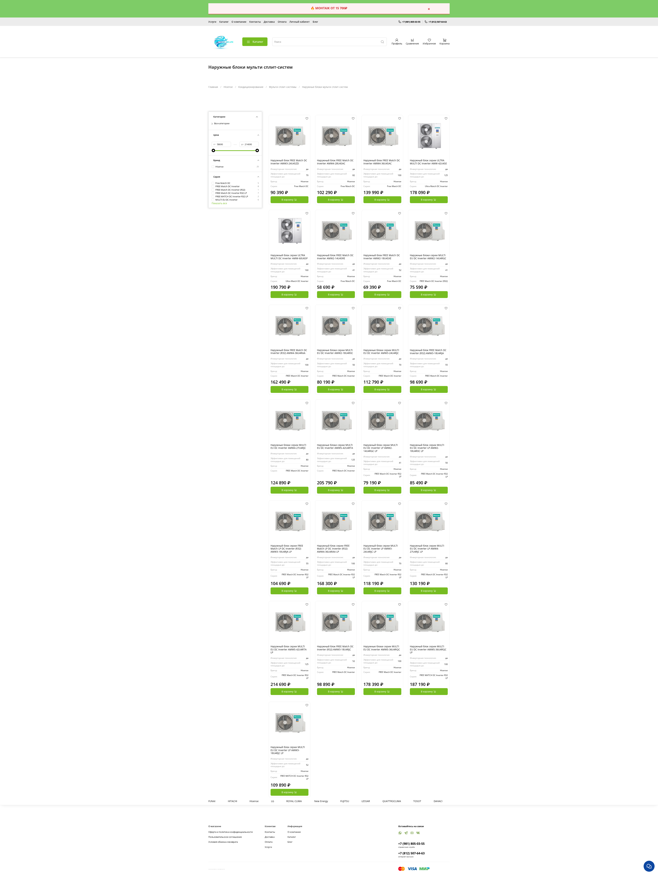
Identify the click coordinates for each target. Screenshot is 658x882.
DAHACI (438, 801)
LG (272, 801)
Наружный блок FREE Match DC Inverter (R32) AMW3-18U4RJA (428, 351)
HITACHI (232, 801)
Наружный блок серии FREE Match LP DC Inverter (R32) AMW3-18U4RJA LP (287, 548)
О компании (238, 21)
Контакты (255, 21)
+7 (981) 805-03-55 (411, 21)
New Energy (321, 801)
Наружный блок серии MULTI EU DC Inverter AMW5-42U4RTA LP (289, 649)
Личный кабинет (299, 21)
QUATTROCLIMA (391, 801)
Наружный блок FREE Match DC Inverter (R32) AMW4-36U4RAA (289, 351)
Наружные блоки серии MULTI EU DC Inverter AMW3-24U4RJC (381, 351)
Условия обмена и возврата (223, 841)
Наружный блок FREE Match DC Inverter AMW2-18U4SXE (381, 257)
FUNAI (211, 801)
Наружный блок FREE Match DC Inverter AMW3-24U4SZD (289, 162)
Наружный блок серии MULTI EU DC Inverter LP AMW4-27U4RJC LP (427, 548)
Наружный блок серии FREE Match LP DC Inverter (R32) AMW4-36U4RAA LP (333, 548)
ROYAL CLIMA (294, 801)
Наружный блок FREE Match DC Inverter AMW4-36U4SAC (381, 162)
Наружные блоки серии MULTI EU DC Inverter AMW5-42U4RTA (335, 446)
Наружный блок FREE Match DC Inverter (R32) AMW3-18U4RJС (335, 648)
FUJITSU (344, 801)
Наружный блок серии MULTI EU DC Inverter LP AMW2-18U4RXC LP (427, 448)
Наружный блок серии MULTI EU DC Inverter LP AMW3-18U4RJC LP (288, 750)
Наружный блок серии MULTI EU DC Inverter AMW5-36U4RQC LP (428, 649)
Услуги (212, 21)
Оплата (282, 21)
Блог (315, 21)
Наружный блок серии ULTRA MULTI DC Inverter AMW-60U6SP (289, 257)
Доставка (269, 21)
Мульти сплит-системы (282, 87)
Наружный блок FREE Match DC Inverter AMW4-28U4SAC (335, 162)
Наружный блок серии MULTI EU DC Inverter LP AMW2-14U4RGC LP (380, 448)
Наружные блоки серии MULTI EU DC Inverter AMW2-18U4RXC (335, 351)
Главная (213, 87)
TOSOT (417, 801)
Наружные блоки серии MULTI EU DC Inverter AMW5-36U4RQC (381, 648)
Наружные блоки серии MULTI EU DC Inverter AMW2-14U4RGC (428, 257)
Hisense (228, 87)
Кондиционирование (250, 87)
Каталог (224, 21)
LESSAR (366, 801)
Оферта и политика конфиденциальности (230, 832)
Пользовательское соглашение (225, 837)
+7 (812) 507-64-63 (438, 21)
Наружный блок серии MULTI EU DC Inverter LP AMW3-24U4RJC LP (380, 548)
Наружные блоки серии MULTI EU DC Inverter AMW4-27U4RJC (288, 446)
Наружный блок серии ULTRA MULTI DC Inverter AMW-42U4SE (428, 162)
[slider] (213, 150)
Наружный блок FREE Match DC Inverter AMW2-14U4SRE (335, 257)
